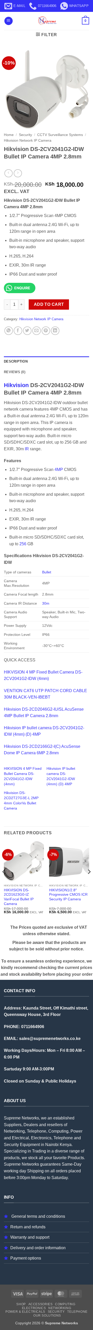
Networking (59, 1308)
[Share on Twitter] (27, 330)
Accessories (40, 1304)
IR (27, 449)
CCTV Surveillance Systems (60, 135)
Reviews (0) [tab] (14, 372)
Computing (65, 1304)
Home (9, 135)
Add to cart (49, 304)
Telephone (77, 1311)
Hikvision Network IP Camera (27, 140)
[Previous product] (18, 173)
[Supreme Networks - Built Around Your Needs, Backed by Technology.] (46, 21)
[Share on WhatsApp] (8, 330)
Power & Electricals (25, 1311)
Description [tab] (16, 361)
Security (25, 135)
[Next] (89, 882)
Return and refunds (27, 1227)
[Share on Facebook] (18, 330)
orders (61, 1171)
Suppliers (12, 1125)
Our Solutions (47, 1315)
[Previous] (4, 882)
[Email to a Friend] (36, 330)
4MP (59, 469)
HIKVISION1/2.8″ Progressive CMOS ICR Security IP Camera (68, 894)
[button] (8, 21)
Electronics (34, 1308)
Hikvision (16, 385)
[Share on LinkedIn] (55, 330)
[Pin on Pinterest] (46, 330)
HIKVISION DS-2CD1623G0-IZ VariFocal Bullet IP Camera (19, 897)
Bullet (46, 572)
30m (45, 603)
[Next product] (8, 173)
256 (22, 544)
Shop (21, 1304)
